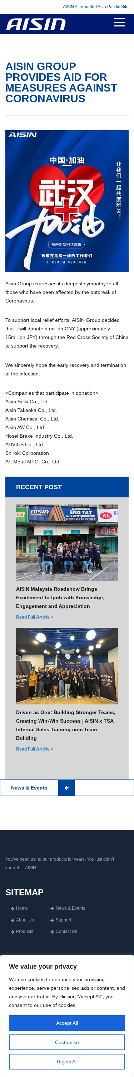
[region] (67, 1016)
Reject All (67, 1061)
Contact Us (66, 931)
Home (22, 908)
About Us (25, 920)
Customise (67, 1042)
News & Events (70, 908)
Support (63, 920)
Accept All (67, 1023)
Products (24, 931)
